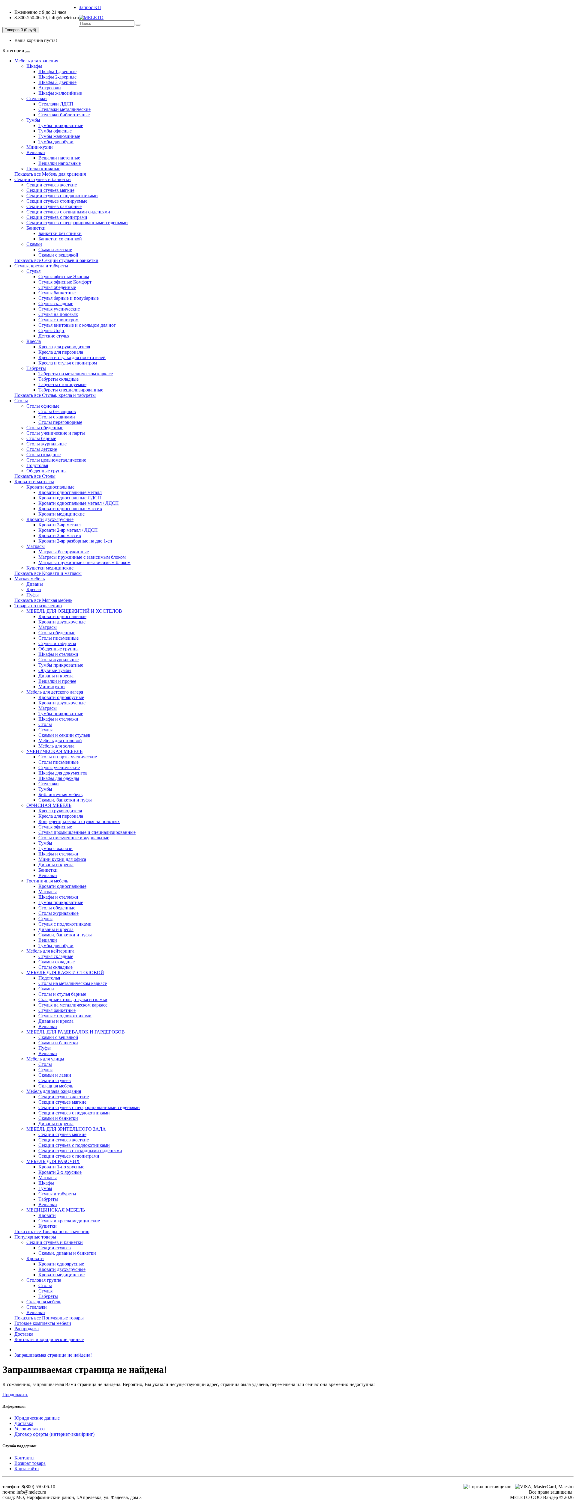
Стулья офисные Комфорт (65, 281)
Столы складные (43, 454)
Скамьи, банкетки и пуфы (65, 799)
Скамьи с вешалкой (58, 254)
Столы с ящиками (56, 416)
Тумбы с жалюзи (55, 848)
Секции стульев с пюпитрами (56, 217)
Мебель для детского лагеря (54, 692)
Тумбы (33, 120)
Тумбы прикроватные (60, 125)
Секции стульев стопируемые (56, 201)
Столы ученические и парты (55, 433)
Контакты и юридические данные (49, 1339)
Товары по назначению (38, 605)
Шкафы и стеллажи (58, 654)
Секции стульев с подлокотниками (62, 195)
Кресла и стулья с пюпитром (67, 362)
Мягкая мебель (29, 578)
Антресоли (49, 87)
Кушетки (47, 1226)
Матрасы (35, 546)
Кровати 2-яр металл (59, 524)
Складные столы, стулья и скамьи (72, 999)
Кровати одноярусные (61, 697)
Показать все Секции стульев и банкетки (56, 260)
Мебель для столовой (60, 740)
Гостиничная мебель (47, 880)
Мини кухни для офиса (62, 859)
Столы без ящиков (57, 411)
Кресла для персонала (60, 352)
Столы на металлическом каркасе (72, 983)
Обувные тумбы (54, 670)
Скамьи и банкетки (58, 1042)
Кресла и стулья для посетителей (72, 357)
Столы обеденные (44, 427)
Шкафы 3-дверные (57, 82)
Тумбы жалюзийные (59, 136)
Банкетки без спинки (60, 233)
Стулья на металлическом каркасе (72, 1004)
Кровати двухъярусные (50, 519)
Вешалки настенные (59, 157)
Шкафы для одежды (58, 778)
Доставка (23, 1334)
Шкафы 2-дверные (57, 76)
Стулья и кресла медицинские (69, 1220)
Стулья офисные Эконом (63, 276)
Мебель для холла (56, 745)
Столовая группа (43, 1280)
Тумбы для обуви (56, 141)
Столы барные (41, 438)
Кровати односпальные (50, 486)
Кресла (33, 341)
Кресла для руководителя (64, 346)
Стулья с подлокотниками (65, 923)
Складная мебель (55, 1085)
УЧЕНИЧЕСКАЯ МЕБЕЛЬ (54, 751)
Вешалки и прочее (57, 681)
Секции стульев (54, 1080)
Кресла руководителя (60, 810)
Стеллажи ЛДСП (56, 103)
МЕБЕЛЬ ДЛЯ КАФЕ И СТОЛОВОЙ (65, 972)
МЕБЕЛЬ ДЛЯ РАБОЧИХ (53, 1161)
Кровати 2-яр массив (59, 535)
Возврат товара (30, 1463)
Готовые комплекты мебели (42, 1323)
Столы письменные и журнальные (73, 837)
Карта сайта (26, 1468)
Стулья (33, 271)
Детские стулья (53, 335)
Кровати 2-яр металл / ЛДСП (68, 530)
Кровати (47, 1215)
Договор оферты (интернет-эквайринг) (54, 1434)
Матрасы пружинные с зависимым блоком (82, 557)
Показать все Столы (35, 476)
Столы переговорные (60, 422)
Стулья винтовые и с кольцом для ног (77, 325)
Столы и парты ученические (67, 756)
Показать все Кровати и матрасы (48, 573)
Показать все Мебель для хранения (50, 174)
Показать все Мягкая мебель (43, 600)
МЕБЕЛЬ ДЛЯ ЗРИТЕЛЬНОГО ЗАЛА (66, 1129)
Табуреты (36, 368)
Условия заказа (29, 1428)
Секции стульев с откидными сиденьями (68, 211)
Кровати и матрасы (34, 481)
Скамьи (34, 244)
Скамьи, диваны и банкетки (67, 1253)
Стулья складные (55, 303)
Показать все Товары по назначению (51, 1231)
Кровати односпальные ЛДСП (69, 497)
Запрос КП (90, 7)
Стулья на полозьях (58, 314)
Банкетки (36, 228)
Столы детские (41, 449)
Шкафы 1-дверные (57, 71)
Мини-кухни (39, 147)
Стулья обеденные (57, 287)
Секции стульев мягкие (50, 190)
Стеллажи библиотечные (64, 114)
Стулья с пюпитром (58, 319)
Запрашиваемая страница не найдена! (53, 1355)
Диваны (34, 584)
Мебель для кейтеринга (50, 950)
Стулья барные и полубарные (68, 298)
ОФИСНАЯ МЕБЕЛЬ (48, 805)
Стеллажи (36, 98)
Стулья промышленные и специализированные (87, 832)
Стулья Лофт (51, 330)
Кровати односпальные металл (70, 492)
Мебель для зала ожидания (53, 1091)
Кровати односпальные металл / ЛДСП (78, 503)
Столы (21, 400)
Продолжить (15, 1394)
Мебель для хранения (36, 60)
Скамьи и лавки (54, 1075)
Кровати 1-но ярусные (61, 1166)
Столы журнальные (46, 443)
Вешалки (35, 152)
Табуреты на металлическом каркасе (75, 373)
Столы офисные (42, 406)
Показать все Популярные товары (49, 1317)
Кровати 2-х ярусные (60, 1172)
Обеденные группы (46, 470)
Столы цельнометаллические (56, 460)
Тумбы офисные (55, 130)
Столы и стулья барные (62, 994)
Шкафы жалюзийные (60, 93)
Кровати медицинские (61, 513)
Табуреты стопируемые (62, 384)
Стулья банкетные (57, 292)
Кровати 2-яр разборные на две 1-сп (75, 540)
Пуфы (32, 594)
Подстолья (37, 465)
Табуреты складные (58, 379)
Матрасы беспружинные (63, 551)
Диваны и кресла (56, 675)
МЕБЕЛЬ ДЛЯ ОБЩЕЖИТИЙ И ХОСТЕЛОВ (74, 611)
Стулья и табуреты (57, 643)
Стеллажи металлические (64, 109)
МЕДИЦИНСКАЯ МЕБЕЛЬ (55, 1209)
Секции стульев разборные (54, 206)
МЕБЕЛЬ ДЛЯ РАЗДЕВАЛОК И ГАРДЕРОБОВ (75, 1031)
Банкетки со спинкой (60, 238)
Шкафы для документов (63, 772)
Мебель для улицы (45, 1058)
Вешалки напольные (59, 163)
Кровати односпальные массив (70, 508)
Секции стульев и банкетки (42, 179)
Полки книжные (43, 168)
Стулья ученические (59, 308)
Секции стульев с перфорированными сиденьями (77, 222)
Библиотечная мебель (60, 794)
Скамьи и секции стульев (64, 735)
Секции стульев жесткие (51, 184)
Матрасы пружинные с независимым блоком (84, 562)
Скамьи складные (56, 961)
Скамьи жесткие (55, 249)
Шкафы (34, 66)
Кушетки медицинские (50, 567)
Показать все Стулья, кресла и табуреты (55, 395)
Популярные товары (35, 1236)
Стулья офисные (55, 826)
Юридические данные (37, 1417)
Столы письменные (58, 638)
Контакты (24, 1457)
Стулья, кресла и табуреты (41, 265)
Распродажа (26, 1328)
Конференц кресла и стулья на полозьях (79, 821)
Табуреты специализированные (70, 389)
